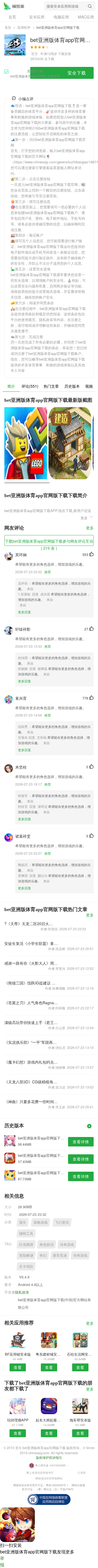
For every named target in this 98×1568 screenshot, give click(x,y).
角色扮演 (46, 1244)
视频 (89, 386)
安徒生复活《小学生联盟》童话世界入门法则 (31, 943)
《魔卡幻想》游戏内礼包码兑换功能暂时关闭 (31, 1062)
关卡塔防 (26, 1266)
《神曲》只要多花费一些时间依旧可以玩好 (31, 1101)
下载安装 (64, 53)
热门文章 (51, 386)
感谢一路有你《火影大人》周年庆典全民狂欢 (31, 963)
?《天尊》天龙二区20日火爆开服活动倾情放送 (28, 923)
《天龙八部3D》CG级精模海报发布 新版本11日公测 (31, 1081)
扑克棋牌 (26, 1244)
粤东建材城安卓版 (49, 1354)
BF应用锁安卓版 (18, 1354)
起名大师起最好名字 (49, 1420)
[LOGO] (14, 6)
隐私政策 (22, 1292)
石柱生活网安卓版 (80, 1354)
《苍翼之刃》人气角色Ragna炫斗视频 (31, 1002)
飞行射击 (62, 1222)
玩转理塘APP (18, 1420)
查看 (18, 1367)
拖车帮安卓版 (80, 1420)
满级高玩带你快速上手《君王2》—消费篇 (31, 1022)
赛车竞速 (60, 1255)
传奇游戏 (67, 1244)
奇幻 (43, 1255)
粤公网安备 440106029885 (50, 1465)
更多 (90, 528)
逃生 (22, 1222)
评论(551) (30, 386)
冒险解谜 (26, 1255)
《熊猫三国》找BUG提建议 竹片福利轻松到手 (31, 983)
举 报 (2, 1561)
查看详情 (81, 1141)
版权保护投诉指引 (49, 1457)
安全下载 (77, 73)
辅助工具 (26, 1233)
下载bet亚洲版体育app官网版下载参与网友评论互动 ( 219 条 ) (49, 542)
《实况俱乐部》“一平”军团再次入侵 (31, 1042)
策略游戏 (40, 1222)
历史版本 (72, 386)
